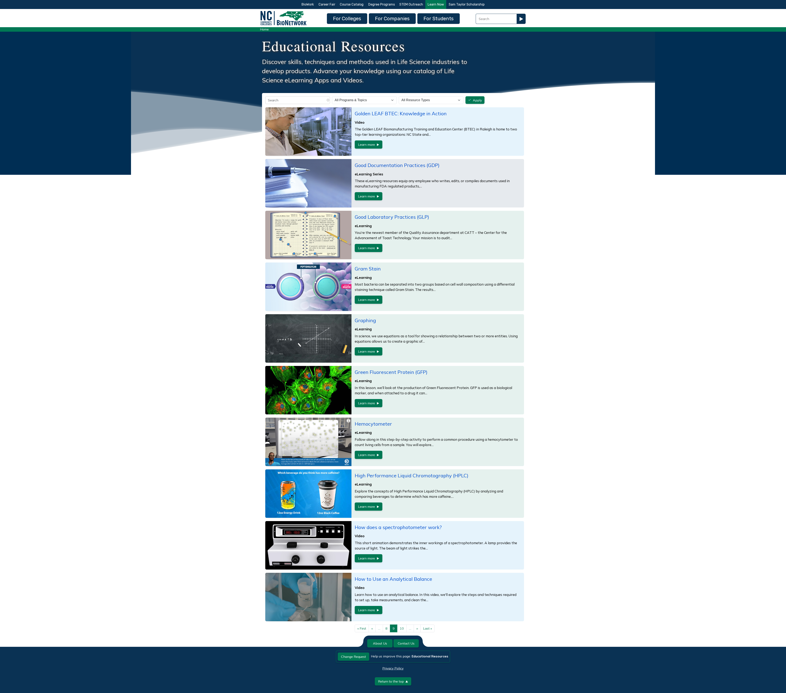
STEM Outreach (411, 4)
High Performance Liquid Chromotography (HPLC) (411, 475)
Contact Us (406, 643)
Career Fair (326, 4)
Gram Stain (368, 269)
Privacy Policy (393, 668)
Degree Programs (381, 4)
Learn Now (436, 4)
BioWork (308, 4)
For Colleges (347, 18)
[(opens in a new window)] (308, 183)
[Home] (283, 12)
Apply (477, 100)
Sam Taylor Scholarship (466, 4)
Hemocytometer (373, 424)
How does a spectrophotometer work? (398, 527)
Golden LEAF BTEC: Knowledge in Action (401, 113)
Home (264, 29)
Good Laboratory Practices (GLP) (392, 217)
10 (402, 628)
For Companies (392, 18)
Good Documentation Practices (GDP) (397, 165)
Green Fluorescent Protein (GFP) (391, 372)
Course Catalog (352, 4)
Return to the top (391, 681)
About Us (380, 643)
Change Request (353, 657)
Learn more (366, 144)
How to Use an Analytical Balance (393, 579)
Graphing (365, 320)
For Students (438, 18)
